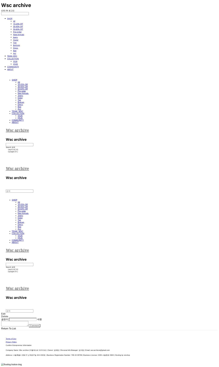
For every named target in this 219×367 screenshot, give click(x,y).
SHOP (9, 18)
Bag (14, 50)
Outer (15, 40)
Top (15, 42)
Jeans (15, 37)
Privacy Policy (11, 342)
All (14, 21)
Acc (14, 53)
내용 (39, 319)
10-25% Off (18, 23)
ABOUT (10, 69)
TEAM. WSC (12, 56)
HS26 (15, 64)
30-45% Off (18, 26)
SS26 (15, 61)
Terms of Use (11, 339)
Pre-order (17, 32)
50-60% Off (18, 29)
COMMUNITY (13, 66)
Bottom (16, 45)
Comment (34, 326)
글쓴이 (4, 319)
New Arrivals (18, 34)
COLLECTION (13, 58)
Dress (15, 48)
